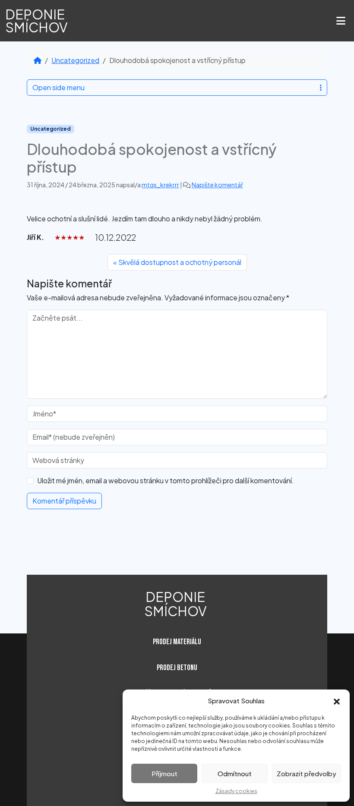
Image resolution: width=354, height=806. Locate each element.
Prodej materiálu (177, 641)
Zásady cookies (236, 791)
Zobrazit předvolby (306, 773)
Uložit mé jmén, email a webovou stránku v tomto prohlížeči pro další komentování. (165, 480)
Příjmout (164, 773)
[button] (336, 700)
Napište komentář (217, 185)
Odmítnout (235, 773)
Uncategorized (75, 60)
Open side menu (58, 87)
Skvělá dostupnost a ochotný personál (179, 262)
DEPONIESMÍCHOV (36, 20)
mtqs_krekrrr (160, 185)
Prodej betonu (177, 667)
